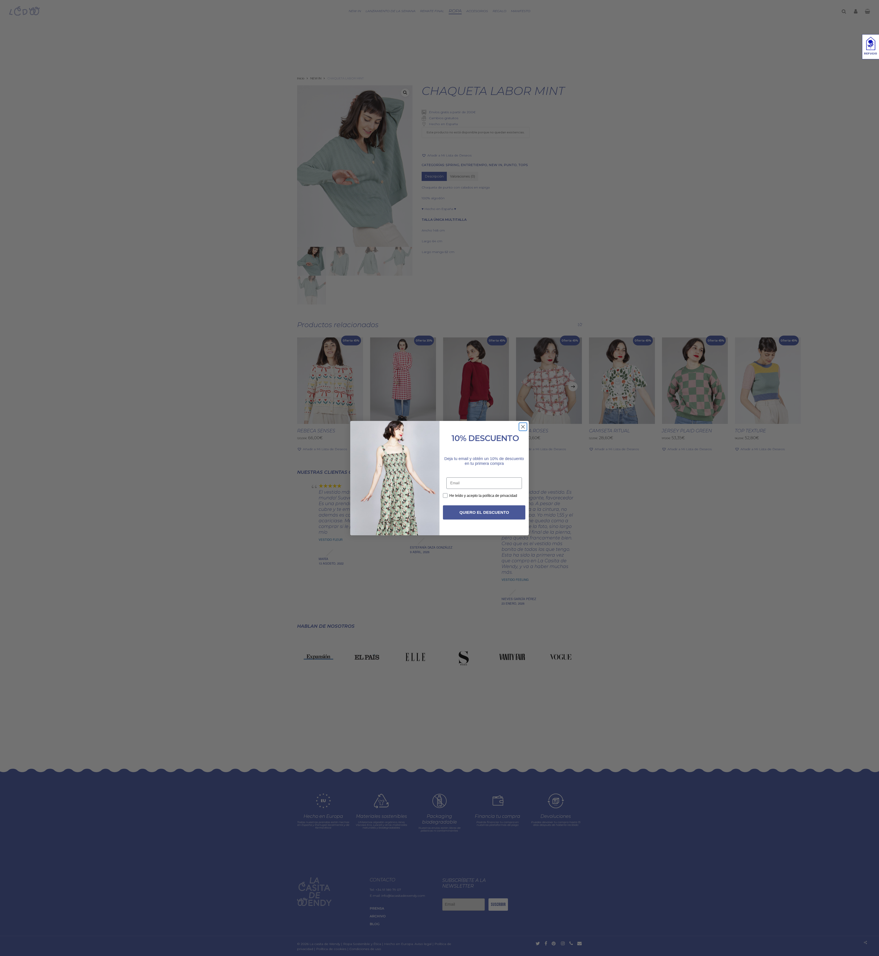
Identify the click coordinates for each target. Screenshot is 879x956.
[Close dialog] (523, 427)
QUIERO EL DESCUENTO (484, 512)
